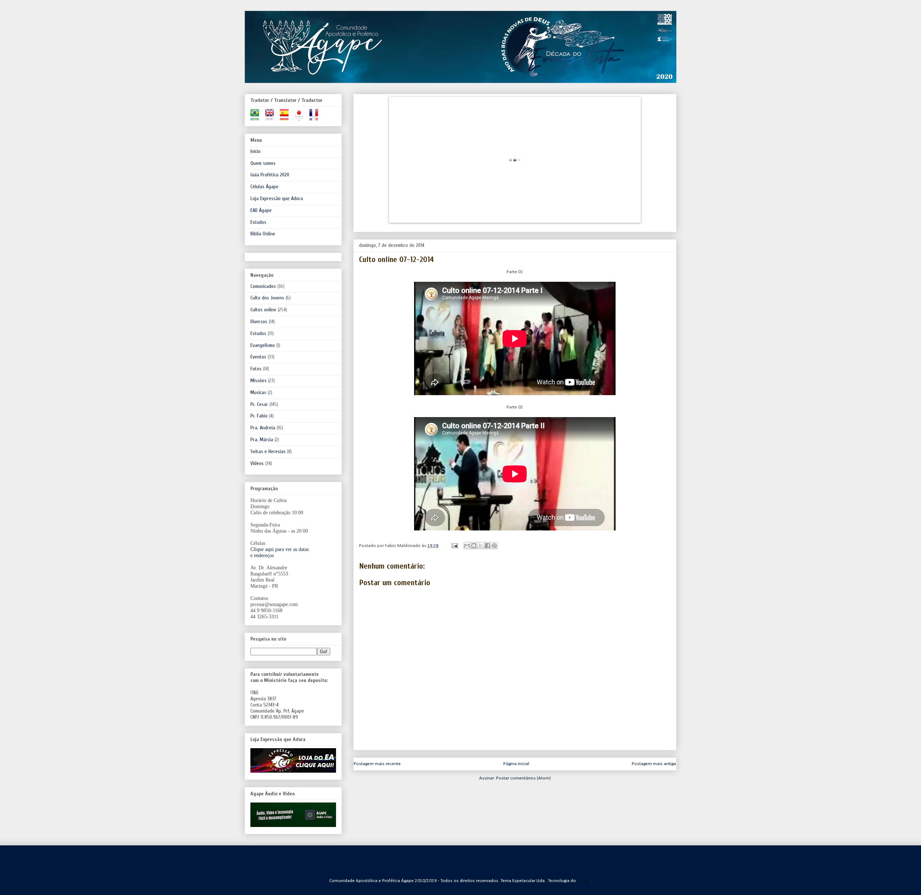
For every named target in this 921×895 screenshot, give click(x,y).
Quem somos (263, 163)
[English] (271, 117)
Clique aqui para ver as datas (279, 549)
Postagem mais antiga (654, 763)
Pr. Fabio (259, 416)
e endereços (262, 555)
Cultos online (263, 310)
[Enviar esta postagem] (454, 545)
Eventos (258, 357)
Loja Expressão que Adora (276, 198)
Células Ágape (264, 187)
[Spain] (286, 117)
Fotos (256, 369)
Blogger (584, 880)
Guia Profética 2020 (269, 175)
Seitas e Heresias (268, 451)
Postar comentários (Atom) (523, 778)
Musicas (258, 392)
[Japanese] (301, 117)
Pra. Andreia (262, 428)
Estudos (258, 222)
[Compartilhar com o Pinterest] (494, 545)
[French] (316, 117)
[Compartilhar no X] (480, 545)
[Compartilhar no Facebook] (487, 545)
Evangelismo (262, 345)
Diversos (258, 321)
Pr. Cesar (259, 404)
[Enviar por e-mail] (467, 545)
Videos (257, 463)
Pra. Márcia (261, 440)
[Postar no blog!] (473, 545)
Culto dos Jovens (267, 298)
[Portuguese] (257, 117)
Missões (258, 381)
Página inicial (516, 763)
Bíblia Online (262, 234)
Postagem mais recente (377, 763)
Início (255, 151)
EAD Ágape (261, 210)
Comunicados (263, 286)
